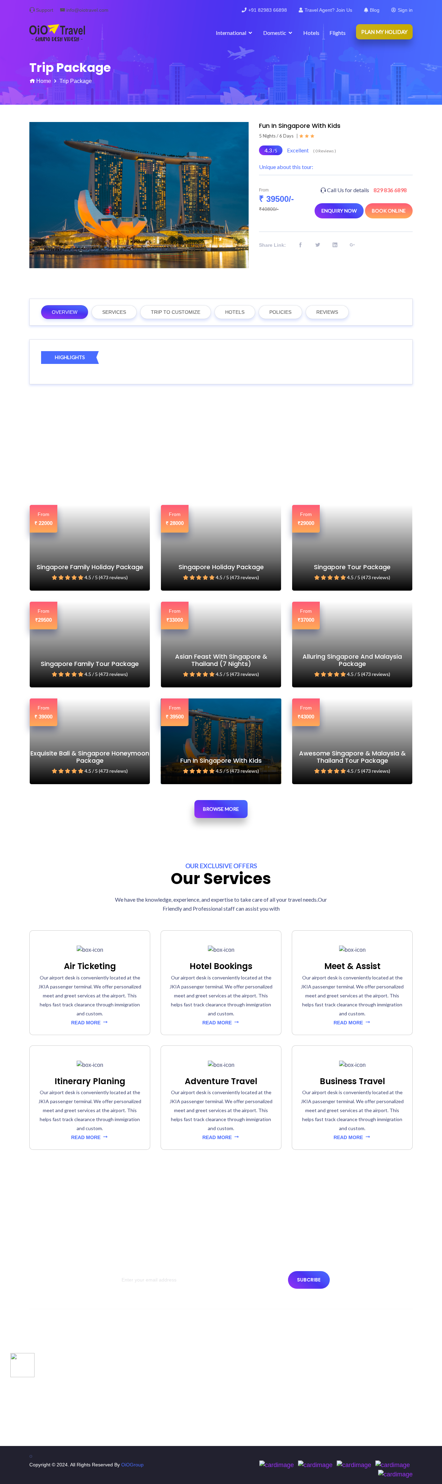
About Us (43, 1349)
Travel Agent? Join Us (328, 10)
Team (39, 1374)
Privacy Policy (48, 1387)
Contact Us (45, 1362)
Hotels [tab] (234, 312)
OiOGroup (132, 1464)
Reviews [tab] (327, 312)
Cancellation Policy (53, 1412)
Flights (337, 32)
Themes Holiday (247, 1374)
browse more (221, 809)
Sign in (405, 10)
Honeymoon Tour (248, 1412)
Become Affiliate (148, 1399)
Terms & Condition (53, 1399)
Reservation (46, 1424)
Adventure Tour (246, 1387)
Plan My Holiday (384, 32)
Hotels (311, 32)
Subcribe (308, 1279)
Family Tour (242, 1399)
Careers (140, 1362)
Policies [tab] (280, 312)
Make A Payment (149, 1349)
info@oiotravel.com (87, 10)
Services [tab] (114, 312)
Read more (86, 1022)
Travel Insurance (149, 1374)
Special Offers (245, 1349)
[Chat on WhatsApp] (22, 1364)
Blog (374, 10)
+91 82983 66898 (267, 10)
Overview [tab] (64, 312)
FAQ (136, 1412)
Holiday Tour (243, 1362)
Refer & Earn (145, 1424)
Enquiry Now (339, 211)
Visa (136, 1387)
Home (43, 81)
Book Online (389, 211)
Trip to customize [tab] (175, 312)
